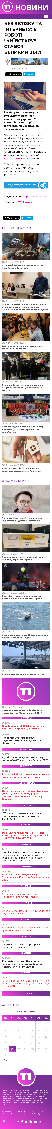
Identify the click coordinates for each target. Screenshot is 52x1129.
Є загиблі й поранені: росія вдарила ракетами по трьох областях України (22, 597)
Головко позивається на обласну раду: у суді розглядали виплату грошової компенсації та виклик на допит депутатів (25, 307)
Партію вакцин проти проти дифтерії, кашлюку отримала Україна (22, 558)
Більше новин (26, 994)
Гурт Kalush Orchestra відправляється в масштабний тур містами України (25, 775)
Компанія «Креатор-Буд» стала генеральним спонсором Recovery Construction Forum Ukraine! (22, 964)
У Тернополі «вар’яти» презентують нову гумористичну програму (25, 929)
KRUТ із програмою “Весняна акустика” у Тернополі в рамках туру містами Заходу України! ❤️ (26, 984)
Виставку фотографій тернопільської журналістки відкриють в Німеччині (22, 519)
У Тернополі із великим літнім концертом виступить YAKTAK (20, 895)
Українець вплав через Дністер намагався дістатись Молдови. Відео (25, 636)
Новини (31, 7)
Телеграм (30, 74)
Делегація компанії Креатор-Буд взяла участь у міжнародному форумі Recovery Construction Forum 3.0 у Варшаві (25, 795)
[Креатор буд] (26, 61)
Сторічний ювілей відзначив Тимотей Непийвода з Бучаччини (22, 266)
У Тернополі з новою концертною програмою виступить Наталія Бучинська (22, 816)
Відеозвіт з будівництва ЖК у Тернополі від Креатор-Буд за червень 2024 (25, 877)
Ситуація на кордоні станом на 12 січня (23, 674)
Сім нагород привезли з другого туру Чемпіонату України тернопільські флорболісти (23, 429)
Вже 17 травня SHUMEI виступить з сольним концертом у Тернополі (23, 727)
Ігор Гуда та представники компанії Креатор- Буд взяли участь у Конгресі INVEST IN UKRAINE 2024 (25, 836)
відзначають (12, 158)
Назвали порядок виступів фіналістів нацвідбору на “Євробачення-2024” (22, 711)
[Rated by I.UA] (9, 1122)
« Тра (4, 1060)
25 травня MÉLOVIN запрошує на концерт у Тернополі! (21, 945)
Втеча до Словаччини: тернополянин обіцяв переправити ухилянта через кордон (22, 388)
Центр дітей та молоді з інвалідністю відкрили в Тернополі (22, 347)
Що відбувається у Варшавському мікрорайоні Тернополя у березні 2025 (25, 758)
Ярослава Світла (35, 196)
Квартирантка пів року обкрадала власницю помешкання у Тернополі (21, 469)
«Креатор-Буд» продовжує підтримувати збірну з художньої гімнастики (22, 741)
